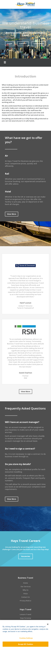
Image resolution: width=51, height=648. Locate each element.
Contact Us (25, 597)
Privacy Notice (25, 601)
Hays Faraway (25, 618)
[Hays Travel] (25, 4)
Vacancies (25, 556)
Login (9, 43)
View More (11, 214)
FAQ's (25, 593)
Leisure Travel (25, 614)
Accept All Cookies (25, 644)
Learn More (39, 43)
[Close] (48, 624)
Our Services (26, 586)
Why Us (25, 590)
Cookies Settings (26, 638)
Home (25, 583)
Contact (22, 43)
